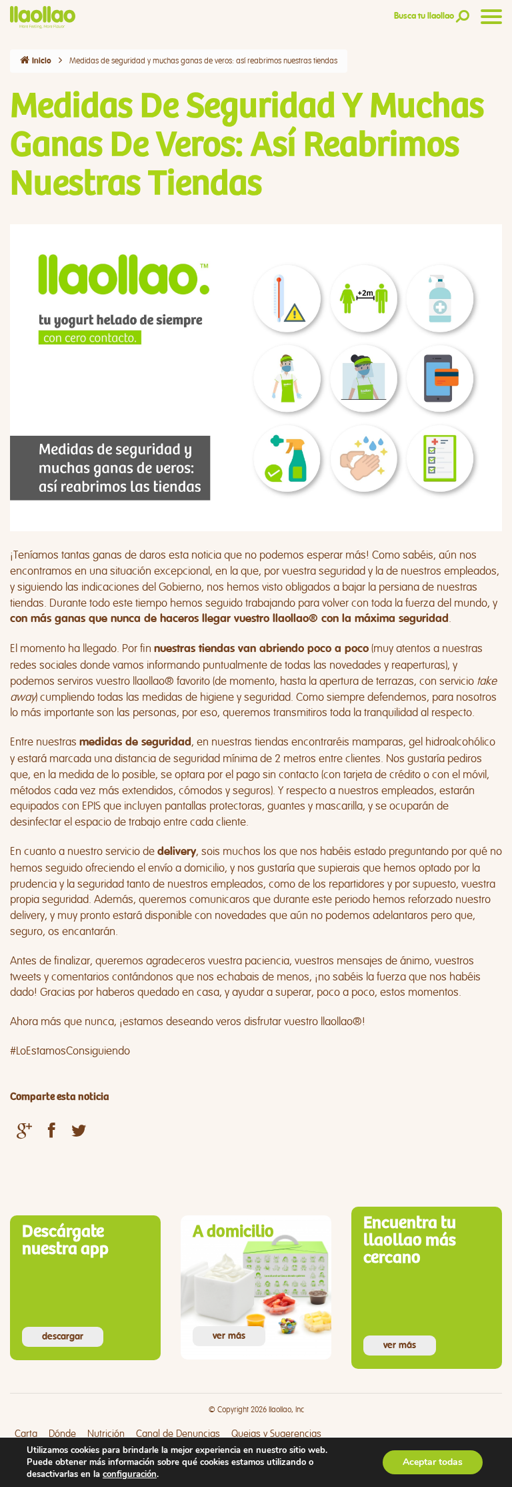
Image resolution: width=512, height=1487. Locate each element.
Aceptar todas (433, 1462)
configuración (130, 1474)
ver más (229, 1336)
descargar (62, 1337)
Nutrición (106, 1434)
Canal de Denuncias (178, 1434)
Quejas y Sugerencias (276, 1434)
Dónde (62, 1434)
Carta (26, 1434)
